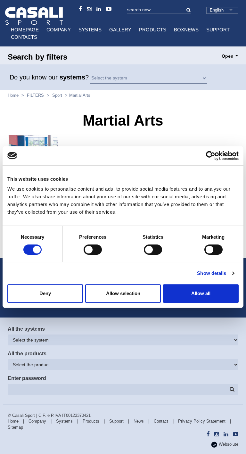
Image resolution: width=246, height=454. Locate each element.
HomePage (25, 29)
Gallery (120, 29)
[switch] (93, 249)
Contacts (24, 37)
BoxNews (186, 29)
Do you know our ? (49, 77)
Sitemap (15, 427)
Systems (90, 29)
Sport (57, 95)
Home (13, 95)
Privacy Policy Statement (202, 421)
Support (218, 29)
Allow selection (123, 293)
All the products (27, 353)
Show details (211, 273)
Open (228, 56)
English (217, 10)
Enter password (27, 378)
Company (58, 29)
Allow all (200, 293)
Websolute (227, 444)
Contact (161, 421)
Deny (45, 293)
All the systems (26, 329)
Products (152, 29)
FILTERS (35, 95)
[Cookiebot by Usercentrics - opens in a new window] (211, 156)
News (139, 421)
